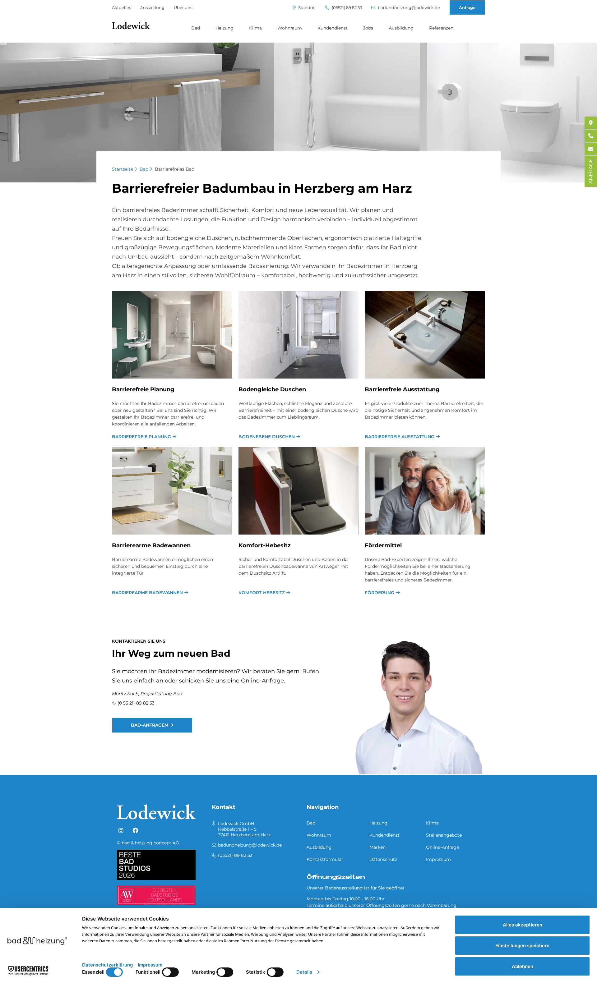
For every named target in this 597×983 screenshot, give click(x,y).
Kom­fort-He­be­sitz (264, 545)
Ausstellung (152, 7)
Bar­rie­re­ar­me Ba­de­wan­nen (151, 545)
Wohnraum (289, 28)
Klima (255, 28)
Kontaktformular (325, 859)
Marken (377, 847)
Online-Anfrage (442, 847)
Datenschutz (383, 859)
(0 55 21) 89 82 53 (136, 703)
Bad (195, 28)
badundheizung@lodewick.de (408, 8)
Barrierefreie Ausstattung (399, 436)
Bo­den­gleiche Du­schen (272, 389)
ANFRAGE (591, 171)
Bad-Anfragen (149, 725)
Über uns (183, 7)
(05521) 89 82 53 (346, 8)
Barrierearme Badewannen (147, 592)
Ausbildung (401, 28)
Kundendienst (332, 28)
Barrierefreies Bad (174, 169)
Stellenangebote (444, 835)
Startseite (122, 169)
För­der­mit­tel (383, 545)
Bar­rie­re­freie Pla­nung (143, 389)
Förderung (379, 592)
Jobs (368, 28)
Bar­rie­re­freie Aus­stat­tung (402, 389)
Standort (306, 8)
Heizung (224, 28)
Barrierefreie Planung (141, 436)
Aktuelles (121, 7)
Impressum (438, 859)
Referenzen (441, 28)
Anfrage (467, 7)
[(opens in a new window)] (120, 830)
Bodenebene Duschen (266, 436)
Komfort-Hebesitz (261, 592)
